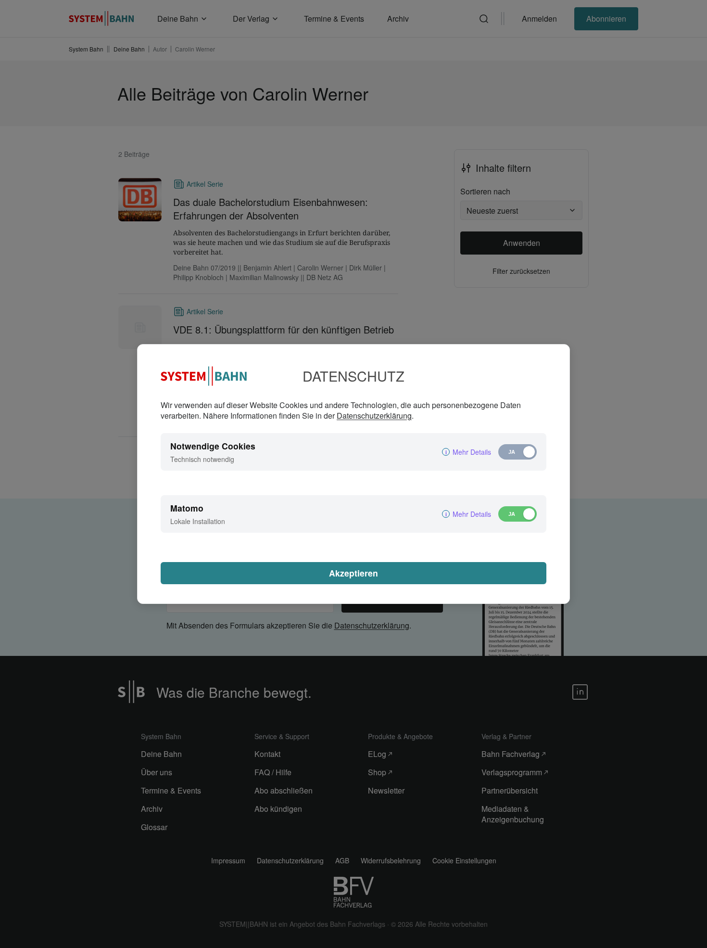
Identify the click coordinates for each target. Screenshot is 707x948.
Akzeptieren (353, 573)
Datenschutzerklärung (374, 415)
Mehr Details (472, 452)
